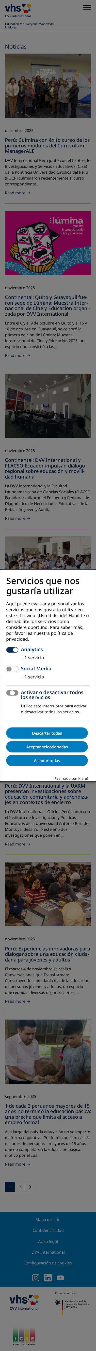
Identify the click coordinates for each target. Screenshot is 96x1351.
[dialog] (48, 676)
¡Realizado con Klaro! (70, 778)
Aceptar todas (47, 760)
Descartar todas (47, 733)
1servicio (32, 657)
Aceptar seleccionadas (47, 746)
